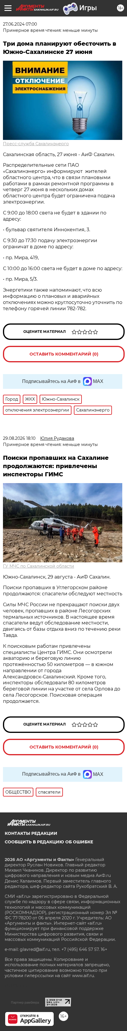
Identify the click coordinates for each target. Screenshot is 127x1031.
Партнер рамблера (25, 1002)
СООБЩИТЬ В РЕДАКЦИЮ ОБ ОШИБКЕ (49, 842)
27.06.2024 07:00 (20, 24)
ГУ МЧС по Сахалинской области (38, 566)
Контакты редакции (31, 833)
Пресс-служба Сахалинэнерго (36, 143)
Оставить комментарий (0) (64, 354)
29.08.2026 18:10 (19, 438)
